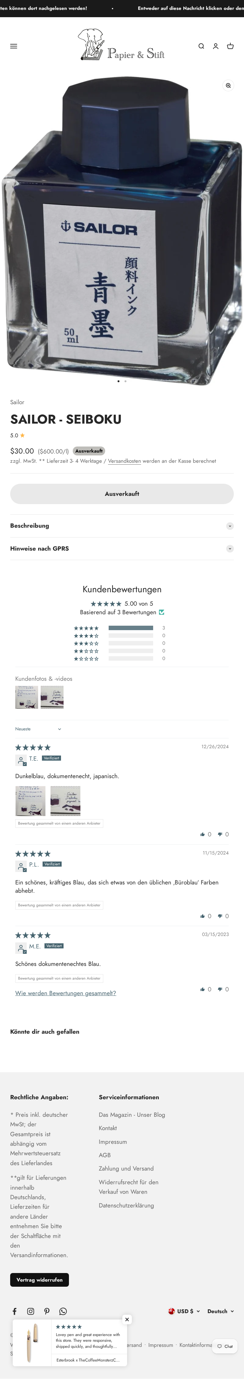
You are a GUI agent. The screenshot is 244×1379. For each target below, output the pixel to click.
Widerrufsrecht (27, 1345)
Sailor (17, 402)
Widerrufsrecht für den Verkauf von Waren (129, 1187)
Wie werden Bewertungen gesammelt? (65, 993)
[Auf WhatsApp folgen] (63, 1311)
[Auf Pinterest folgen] (47, 1311)
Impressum (113, 1141)
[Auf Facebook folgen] (14, 1311)
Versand (132, 1345)
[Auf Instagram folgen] (30, 1311)
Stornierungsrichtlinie (34, 1353)
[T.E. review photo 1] (30, 801)
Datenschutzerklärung (126, 1205)
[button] (86, 628)
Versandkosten (124, 461)
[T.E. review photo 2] (65, 801)
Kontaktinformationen (203, 1345)
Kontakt (108, 1128)
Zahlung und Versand (126, 1168)
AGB (105, 1155)
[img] (33, 747)
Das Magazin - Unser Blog (132, 1114)
